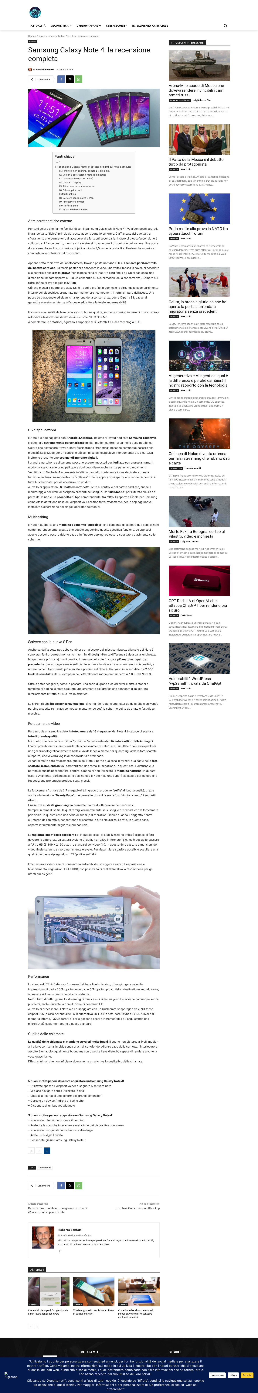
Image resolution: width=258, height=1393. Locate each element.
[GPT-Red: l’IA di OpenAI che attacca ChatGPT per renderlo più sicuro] (199, 581)
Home (31, 36)
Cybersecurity (176, 468)
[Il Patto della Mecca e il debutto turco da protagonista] (199, 139)
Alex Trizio (186, 169)
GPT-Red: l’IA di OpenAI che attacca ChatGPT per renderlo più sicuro (198, 605)
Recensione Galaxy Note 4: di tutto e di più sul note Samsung (94, 166)
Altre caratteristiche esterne (78, 186)
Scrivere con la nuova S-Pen (78, 197)
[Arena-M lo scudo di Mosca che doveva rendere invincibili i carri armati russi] (199, 65)
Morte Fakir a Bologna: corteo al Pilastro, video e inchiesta (197, 534)
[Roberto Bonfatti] (30, 69)
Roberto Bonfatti (45, 69)
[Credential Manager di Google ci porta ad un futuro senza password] (49, 1291)
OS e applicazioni (72, 190)
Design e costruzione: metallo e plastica (84, 174)
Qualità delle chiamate (75, 209)
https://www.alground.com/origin (74, 1235)
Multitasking (69, 194)
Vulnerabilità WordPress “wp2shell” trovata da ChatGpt (195, 681)
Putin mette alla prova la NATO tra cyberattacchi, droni (198, 231)
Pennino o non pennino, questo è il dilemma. (86, 170)
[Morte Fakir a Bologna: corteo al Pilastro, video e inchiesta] (199, 511)
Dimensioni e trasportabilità (78, 178)
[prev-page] (30, 1326)
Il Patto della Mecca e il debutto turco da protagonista (196, 162)
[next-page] (36, 1326)
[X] (70, 79)
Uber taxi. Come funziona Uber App (138, 1208)
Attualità (174, 169)
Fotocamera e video (73, 201)
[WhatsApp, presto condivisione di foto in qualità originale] (94, 1291)
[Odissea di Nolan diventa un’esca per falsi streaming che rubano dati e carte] (199, 433)
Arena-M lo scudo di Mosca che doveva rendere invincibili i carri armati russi (196, 90)
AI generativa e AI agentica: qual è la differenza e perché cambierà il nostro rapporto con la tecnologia (198, 381)
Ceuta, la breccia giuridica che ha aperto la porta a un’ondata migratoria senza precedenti (197, 307)
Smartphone (45, 1167)
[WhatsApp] (78, 79)
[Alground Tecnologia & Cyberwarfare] (58, 12)
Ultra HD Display (72, 182)
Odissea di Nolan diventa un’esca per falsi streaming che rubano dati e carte (199, 458)
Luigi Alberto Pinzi (202, 100)
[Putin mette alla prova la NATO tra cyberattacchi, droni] (199, 208)
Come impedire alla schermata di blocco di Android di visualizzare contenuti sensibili (135, 1314)
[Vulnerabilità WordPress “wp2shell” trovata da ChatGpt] (199, 658)
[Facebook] (61, 79)
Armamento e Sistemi (180, 100)
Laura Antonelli (193, 468)
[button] (225, 25)
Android (41, 36)
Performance (71, 205)
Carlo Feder (187, 615)
